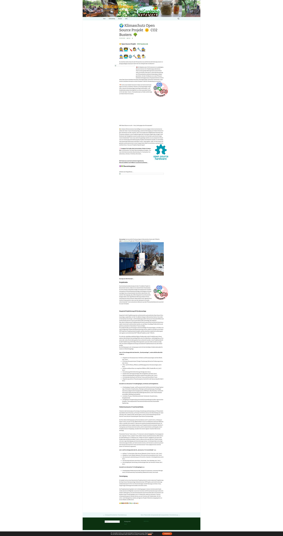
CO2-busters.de (142, 44)
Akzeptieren (167, 533)
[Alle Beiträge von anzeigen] (132, 38)
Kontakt (120, 18)
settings (150, 534)
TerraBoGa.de (125, 241)
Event (129, 38)
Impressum (146, 521)
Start (104, 18)
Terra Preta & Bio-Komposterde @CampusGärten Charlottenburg (160, 515)
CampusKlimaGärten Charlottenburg (114, 515)
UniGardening (112, 18)
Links (126, 18)
